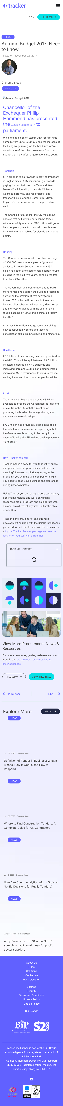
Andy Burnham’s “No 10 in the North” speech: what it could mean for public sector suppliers (28, 945)
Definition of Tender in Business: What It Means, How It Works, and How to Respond (30, 765)
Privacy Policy (31, 999)
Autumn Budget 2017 (23, 124)
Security (31, 991)
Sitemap (31, 986)
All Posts (10, 88)
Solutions (31, 971)
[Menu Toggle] (58, 5)
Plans (31, 966)
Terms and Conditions (31, 995)
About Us (31, 962)
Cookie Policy (32, 1003)
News (8, 36)
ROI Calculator (31, 979)
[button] (57, 549)
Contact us (31, 975)
